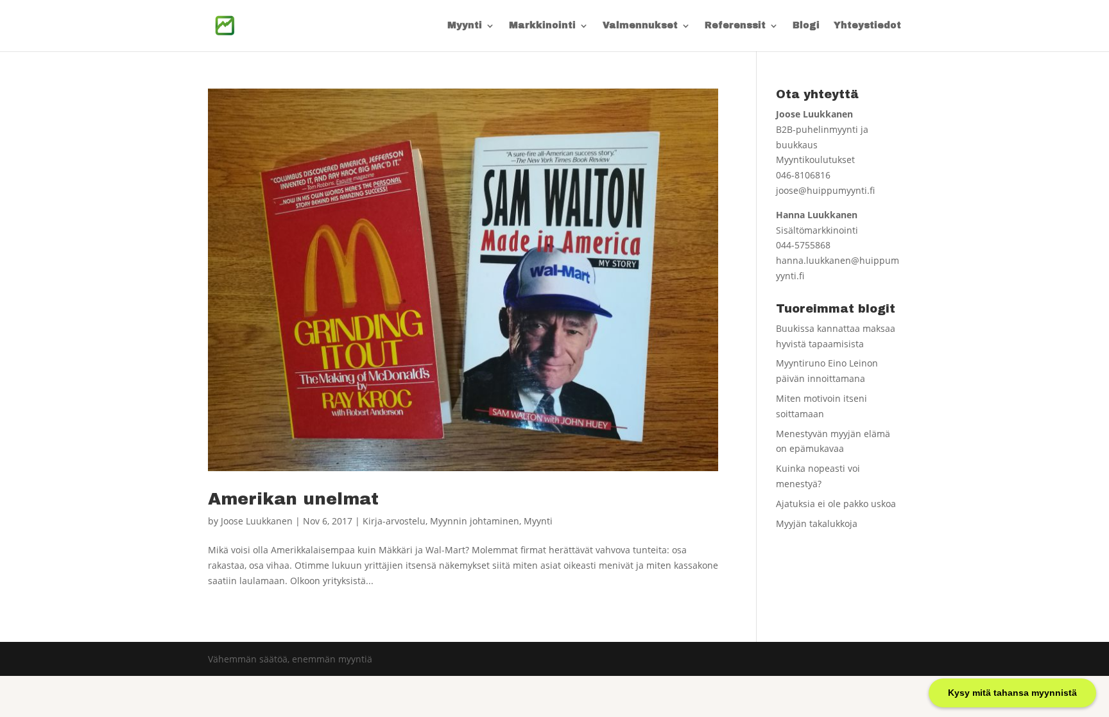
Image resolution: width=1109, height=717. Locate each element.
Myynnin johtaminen (474, 521)
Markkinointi (542, 25)
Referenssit (735, 25)
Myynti (464, 25)
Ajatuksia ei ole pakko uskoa (836, 503)
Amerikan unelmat (293, 499)
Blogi (806, 25)
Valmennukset (640, 25)
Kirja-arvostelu (394, 521)
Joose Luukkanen (257, 521)
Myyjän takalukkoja (816, 523)
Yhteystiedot (867, 25)
